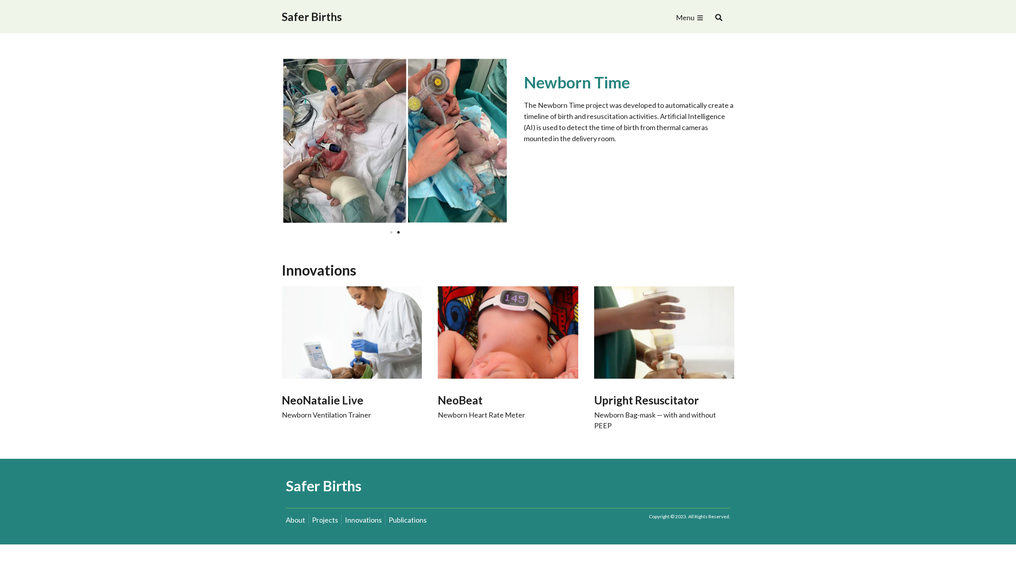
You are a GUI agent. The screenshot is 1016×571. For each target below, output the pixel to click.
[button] (718, 17)
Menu (685, 17)
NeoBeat (460, 400)
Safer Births (312, 16)
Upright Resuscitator (646, 400)
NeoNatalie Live (323, 400)
